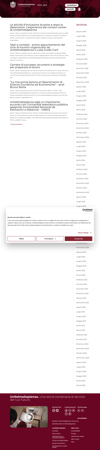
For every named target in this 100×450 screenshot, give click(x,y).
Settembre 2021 (82, 303)
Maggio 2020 (81, 376)
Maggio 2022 (81, 266)
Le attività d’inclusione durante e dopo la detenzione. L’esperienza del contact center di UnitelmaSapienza (38, 27)
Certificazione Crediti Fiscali (59, 446)
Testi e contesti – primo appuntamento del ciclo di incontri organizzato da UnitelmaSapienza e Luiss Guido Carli (37, 47)
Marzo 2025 (80, 110)
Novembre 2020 (82, 348)
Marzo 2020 (80, 385)
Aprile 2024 (80, 160)
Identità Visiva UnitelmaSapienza (63, 424)
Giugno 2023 (81, 206)
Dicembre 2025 (82, 68)
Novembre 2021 (82, 293)
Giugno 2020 (81, 371)
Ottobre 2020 (81, 353)
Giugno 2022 (81, 261)
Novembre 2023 (82, 183)
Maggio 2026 (81, 45)
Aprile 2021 (80, 326)
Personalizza (49, 239)
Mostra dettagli (83, 233)
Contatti (55, 431)
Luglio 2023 (80, 202)
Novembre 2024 (82, 128)
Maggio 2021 (81, 321)
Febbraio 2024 (82, 169)
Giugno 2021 (81, 316)
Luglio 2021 (80, 312)
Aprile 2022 (80, 270)
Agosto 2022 (81, 252)
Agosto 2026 (81, 31)
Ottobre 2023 (81, 188)
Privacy (73, 433)
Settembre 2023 (82, 192)
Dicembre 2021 (82, 289)
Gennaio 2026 (81, 64)
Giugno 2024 (81, 151)
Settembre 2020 (82, 358)
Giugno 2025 (81, 96)
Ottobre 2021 (81, 298)
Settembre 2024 (82, 137)
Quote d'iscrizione (58, 443)
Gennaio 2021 (81, 339)
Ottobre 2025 (81, 77)
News (45, 5)
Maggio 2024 (81, 156)
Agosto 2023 (81, 197)
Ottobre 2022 (81, 243)
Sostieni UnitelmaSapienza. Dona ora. (65, 421)
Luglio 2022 (80, 257)
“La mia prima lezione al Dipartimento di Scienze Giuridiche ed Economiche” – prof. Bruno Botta (37, 84)
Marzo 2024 (80, 165)
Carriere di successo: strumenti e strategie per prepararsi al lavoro (37, 66)
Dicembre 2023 (82, 179)
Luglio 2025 (80, 91)
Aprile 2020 (80, 381)
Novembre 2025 (82, 73)
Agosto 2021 (81, 307)
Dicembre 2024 (82, 123)
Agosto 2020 (81, 362)
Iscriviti (70, 9)
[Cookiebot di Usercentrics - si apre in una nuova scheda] (83, 210)
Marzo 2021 (80, 330)
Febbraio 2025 (81, 114)
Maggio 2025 (81, 100)
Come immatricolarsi (60, 440)
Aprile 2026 (80, 50)
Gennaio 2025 (81, 119)
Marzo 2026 (80, 54)
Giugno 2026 (81, 41)
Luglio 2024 (80, 146)
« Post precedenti (16, 124)
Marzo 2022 (80, 275)
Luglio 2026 (80, 36)
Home (40, 5)
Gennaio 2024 (81, 174)
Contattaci (72, 5)
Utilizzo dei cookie (77, 436)
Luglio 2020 (80, 367)
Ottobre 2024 (81, 133)
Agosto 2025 (81, 87)
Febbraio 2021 (81, 335)
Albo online (75, 439)
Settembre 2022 (82, 247)
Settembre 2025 (82, 82)
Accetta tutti (78, 239)
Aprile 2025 (80, 105)
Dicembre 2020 (82, 344)
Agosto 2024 (81, 142)
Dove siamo (56, 433)
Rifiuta (21, 239)
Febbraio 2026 (82, 59)
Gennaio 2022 (81, 284)
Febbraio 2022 (81, 280)
